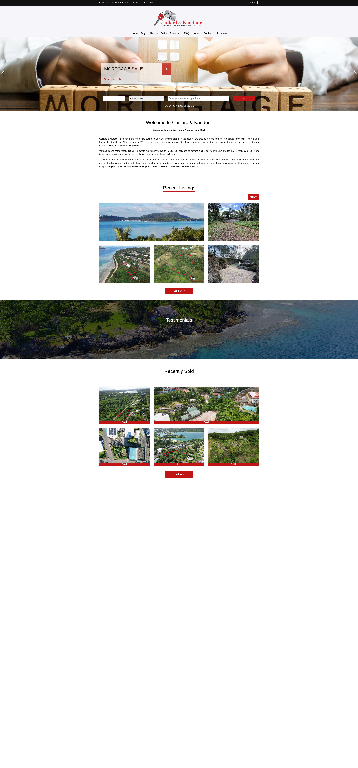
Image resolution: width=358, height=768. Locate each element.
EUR (126, 3)
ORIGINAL (104, 3)
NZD (138, 3)
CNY (120, 3)
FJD (133, 3)
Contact (250, 2)
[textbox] (199, 98)
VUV (151, 3)
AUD (114, 3)
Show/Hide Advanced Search (179, 106)
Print (253, 197)
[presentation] (3, 73)
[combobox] (198, 98)
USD (145, 3)
